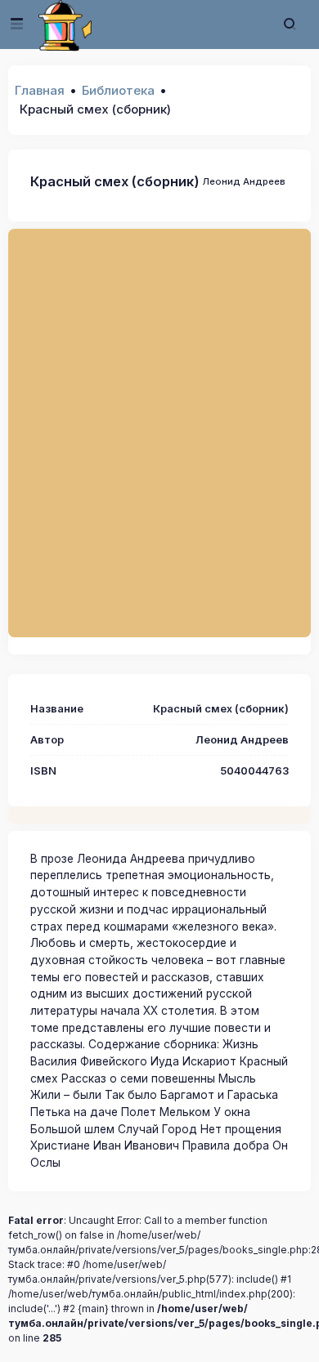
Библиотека (118, 90)
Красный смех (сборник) (115, 181)
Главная (40, 90)
